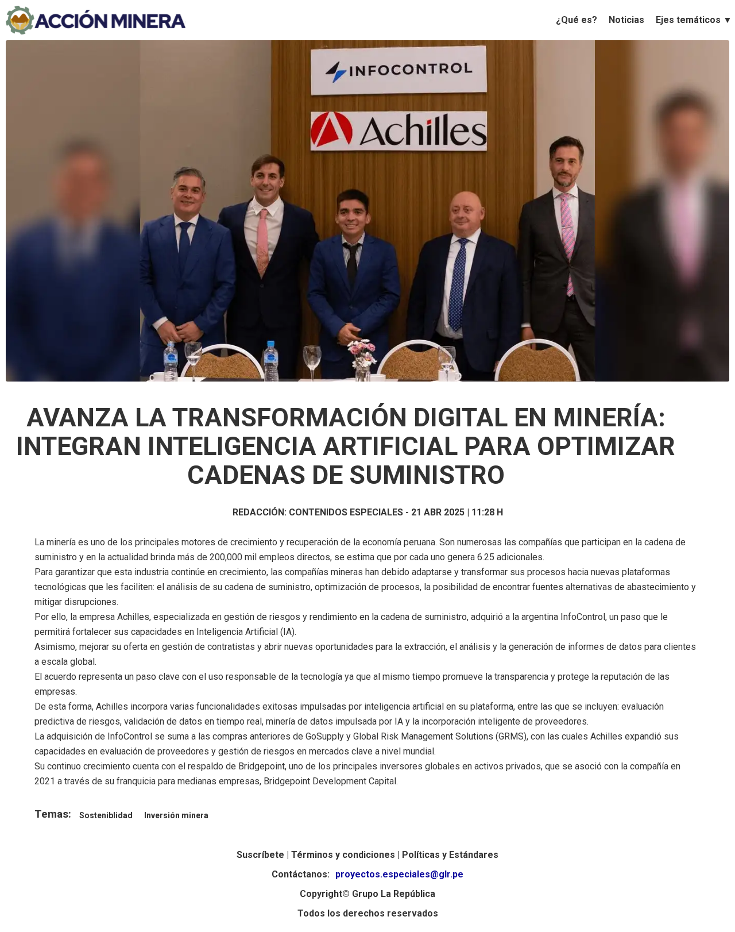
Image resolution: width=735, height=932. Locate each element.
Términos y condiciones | (346, 854)
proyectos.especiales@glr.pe (399, 874)
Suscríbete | (264, 854)
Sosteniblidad (106, 815)
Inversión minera (176, 815)
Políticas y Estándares (450, 854)
